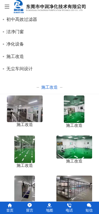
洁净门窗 (15, 31)
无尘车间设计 (19, 68)
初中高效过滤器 (21, 19)
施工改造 (15, 56)
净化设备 (15, 44)
